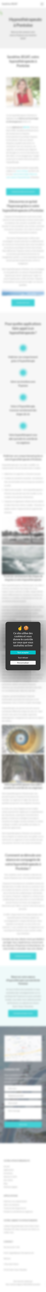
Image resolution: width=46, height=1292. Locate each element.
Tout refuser (23, 657)
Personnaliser (23, 663)
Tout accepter (23, 652)
